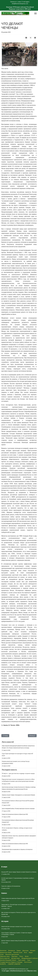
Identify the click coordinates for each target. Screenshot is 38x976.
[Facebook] (26, 37)
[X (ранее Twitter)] (30, 37)
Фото (25, 952)
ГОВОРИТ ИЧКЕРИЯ (14, 964)
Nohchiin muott (17, 952)
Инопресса (11, 950)
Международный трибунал (30, 958)
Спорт (2, 954)
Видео (31, 952)
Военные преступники (12, 954)
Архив (26, 956)
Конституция (28, 962)
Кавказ (19, 950)
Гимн (28, 960)
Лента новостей (5, 958)
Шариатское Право (6, 952)
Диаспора (25, 950)
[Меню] (35, 13)
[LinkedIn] (35, 37)
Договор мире (15, 958)
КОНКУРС (3, 964)
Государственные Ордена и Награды (11, 962)
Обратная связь (5, 956)
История (32, 950)
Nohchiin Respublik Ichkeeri (8, 960)
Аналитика (3, 950)
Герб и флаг (21, 960)
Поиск (21, 956)
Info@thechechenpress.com (18, 970)
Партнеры (14, 956)
